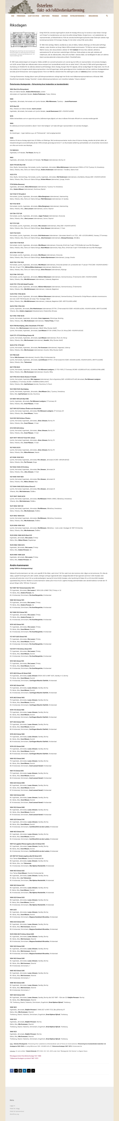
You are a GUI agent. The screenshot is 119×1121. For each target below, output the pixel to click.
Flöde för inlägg (15, 1108)
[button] (107, 16)
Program (55, 16)
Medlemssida (93, 16)
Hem (12, 16)
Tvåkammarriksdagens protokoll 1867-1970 (24, 1058)
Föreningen (21, 16)
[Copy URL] (33, 1071)
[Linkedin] (24, 1071)
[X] (16, 1071)
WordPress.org (14, 1114)
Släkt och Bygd (33, 16)
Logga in (12, 1106)
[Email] (29, 1071)
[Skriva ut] (20, 1071)
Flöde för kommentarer (17, 1111)
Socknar (64, 16)
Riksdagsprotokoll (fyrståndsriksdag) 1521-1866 (25, 1056)
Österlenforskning (77, 16)
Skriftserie (46, 16)
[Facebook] (12, 1071)
